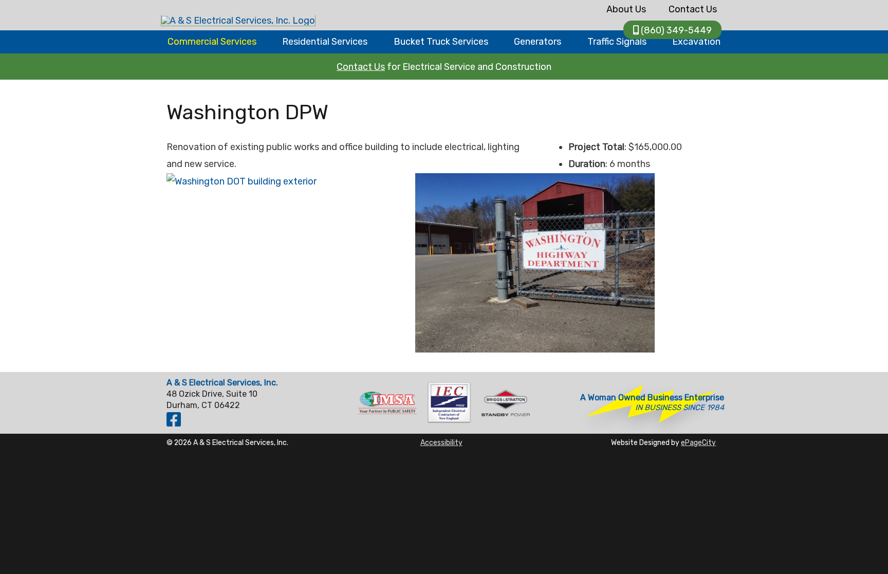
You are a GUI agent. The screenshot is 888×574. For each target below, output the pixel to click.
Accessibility (441, 442)
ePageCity (698, 442)
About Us (626, 9)
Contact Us (693, 9)
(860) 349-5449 (676, 30)
